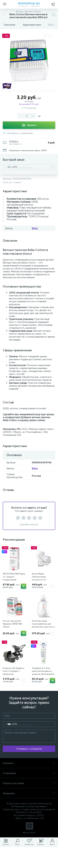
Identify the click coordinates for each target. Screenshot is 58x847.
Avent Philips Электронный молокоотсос (39, 577)
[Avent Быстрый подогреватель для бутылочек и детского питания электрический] (43, 606)
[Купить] (23, 586)
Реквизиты (9, 793)
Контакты (8, 763)
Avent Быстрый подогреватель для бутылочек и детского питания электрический (43, 627)
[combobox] (10, 167)
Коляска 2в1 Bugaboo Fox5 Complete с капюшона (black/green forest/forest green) (13, 674)
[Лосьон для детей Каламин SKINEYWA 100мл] (14, 606)
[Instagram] (29, 826)
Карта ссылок (29, 832)
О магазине (9, 773)
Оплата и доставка (13, 783)
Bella (35, 228)
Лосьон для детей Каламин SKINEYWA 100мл (12, 624)
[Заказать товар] (52, 586)
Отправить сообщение (29, 748)
